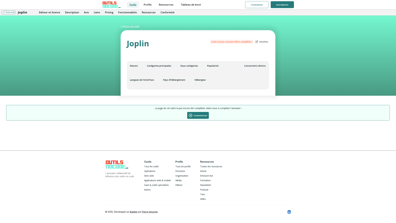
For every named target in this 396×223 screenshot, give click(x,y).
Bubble (133, 211)
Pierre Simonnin (150, 211)
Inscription (282, 4)
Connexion (257, 4)
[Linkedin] (289, 212)
